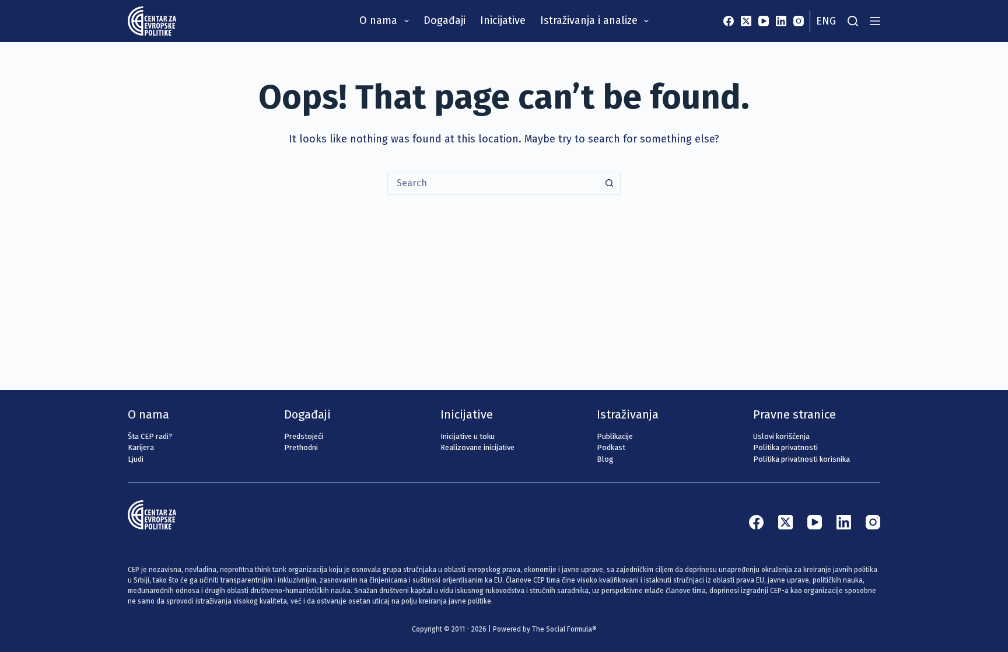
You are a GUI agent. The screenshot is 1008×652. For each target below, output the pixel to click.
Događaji (445, 20)
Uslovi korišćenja (781, 436)
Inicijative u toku (467, 436)
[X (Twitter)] (746, 21)
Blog (605, 459)
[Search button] (609, 183)
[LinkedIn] (781, 21)
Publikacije (615, 436)
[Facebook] (728, 21)
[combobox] (493, 183)
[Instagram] (798, 21)
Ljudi (136, 459)
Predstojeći (303, 436)
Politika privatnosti (785, 447)
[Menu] (875, 21)
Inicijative (503, 20)
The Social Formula (562, 629)
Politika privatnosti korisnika (801, 459)
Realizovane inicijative (477, 447)
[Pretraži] (853, 21)
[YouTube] (763, 21)
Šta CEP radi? (150, 436)
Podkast (611, 447)
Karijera (141, 447)
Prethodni (301, 447)
